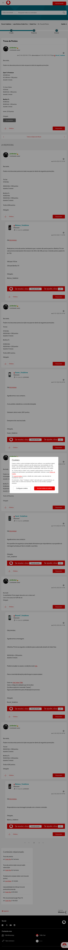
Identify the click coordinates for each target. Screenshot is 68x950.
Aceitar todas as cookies (44, 488)
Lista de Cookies (18, 476)
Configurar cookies (22, 488)
